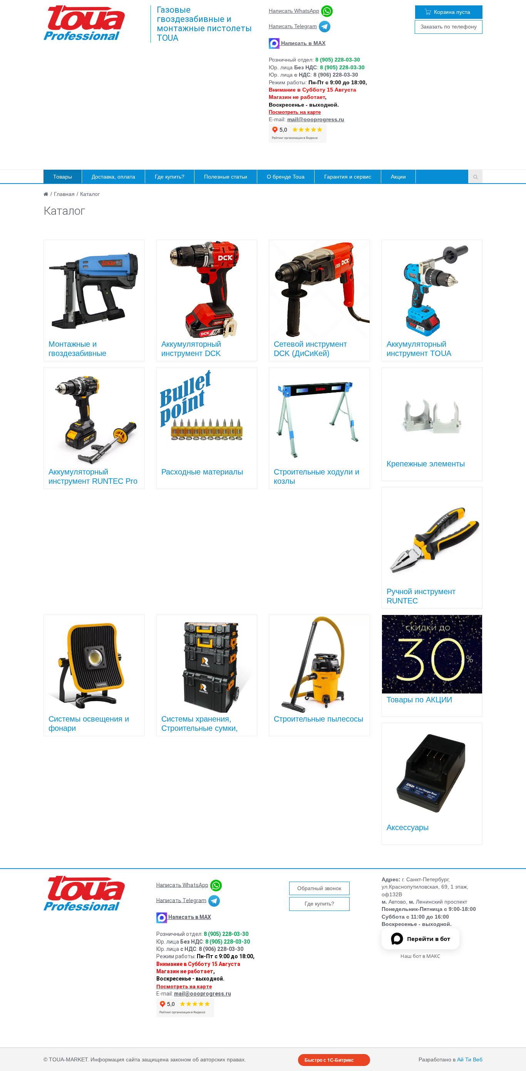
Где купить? (169, 177)
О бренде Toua (286, 177)
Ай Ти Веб (469, 1059)
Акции (398, 177)
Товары (62, 177)
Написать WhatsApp (294, 11)
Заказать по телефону (448, 26)
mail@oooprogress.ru (315, 119)
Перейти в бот (428, 938)
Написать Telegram (293, 26)
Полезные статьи (225, 177)
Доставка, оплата (113, 177)
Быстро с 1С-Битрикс (329, 1059)
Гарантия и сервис (347, 177)
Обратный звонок (319, 888)
